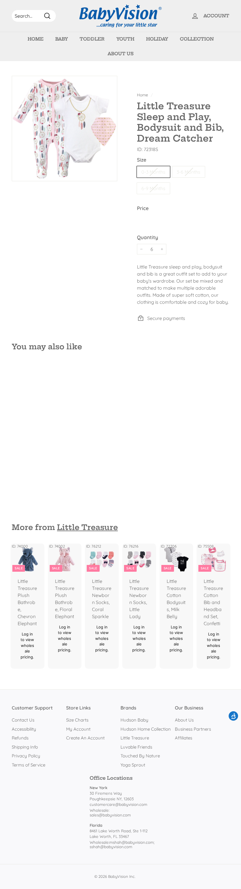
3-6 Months (188, 172)
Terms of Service (28, 765)
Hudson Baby (134, 720)
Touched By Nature (140, 756)
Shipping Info (25, 747)
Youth (125, 39)
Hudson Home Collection (145, 729)
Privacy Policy (26, 756)
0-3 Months (153, 172)
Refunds (20, 738)
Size (141, 160)
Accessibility (24, 729)
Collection (197, 39)
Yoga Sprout (132, 765)
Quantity (147, 237)
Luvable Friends (136, 747)
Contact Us (23, 720)
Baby (61, 39)
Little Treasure (87, 527)
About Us (120, 53)
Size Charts (77, 720)
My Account (78, 729)
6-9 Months (153, 188)
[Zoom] (64, 128)
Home (35, 39)
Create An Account (85, 738)
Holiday (157, 39)
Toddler (92, 39)
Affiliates (183, 738)
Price (143, 208)
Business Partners (193, 729)
